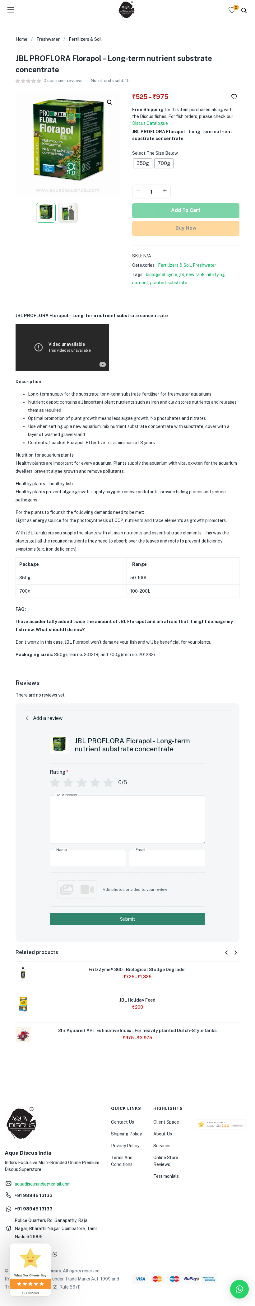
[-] (138, 191)
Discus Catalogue (150, 123)
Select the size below (155, 153)
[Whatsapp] (54, 1254)
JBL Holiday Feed (137, 1000)
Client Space (166, 1122)
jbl (181, 274)
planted (158, 282)
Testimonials (166, 1176)
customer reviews (63, 80)
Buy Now (186, 228)
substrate (177, 282)
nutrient (140, 282)
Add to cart (186, 210)
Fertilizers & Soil (85, 39)
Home (21, 39)
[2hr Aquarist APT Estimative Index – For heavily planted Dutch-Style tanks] (23, 1034)
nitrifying (215, 274)
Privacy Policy (125, 1145)
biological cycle (161, 274)
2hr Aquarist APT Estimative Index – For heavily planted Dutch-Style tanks (137, 1030)
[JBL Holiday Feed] (23, 1003)
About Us (162, 1133)
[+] (165, 191)
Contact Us (122, 1122)
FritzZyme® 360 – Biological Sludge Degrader (137, 969)
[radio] (142, 163)
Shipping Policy (126, 1133)
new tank (195, 274)
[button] (109, 102)
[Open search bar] (244, 9)
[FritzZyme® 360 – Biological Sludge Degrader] (23, 973)
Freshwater (48, 39)
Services (161, 1145)
